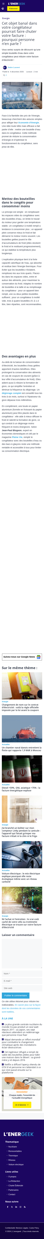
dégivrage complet (11, 393)
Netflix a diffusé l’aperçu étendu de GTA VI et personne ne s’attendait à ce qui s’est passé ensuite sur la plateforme (21, 1068)
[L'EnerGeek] (16, 3)
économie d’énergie (28, 122)
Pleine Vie (17, 437)
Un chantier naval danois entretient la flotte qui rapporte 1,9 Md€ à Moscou (21, 749)
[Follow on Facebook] (7, 1207)
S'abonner (13, 9)
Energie (6, 18)
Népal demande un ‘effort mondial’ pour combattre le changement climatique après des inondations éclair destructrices (21, 1043)
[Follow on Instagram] (20, 1207)
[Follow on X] (12, 1207)
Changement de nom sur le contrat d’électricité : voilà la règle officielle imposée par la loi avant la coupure (20, 707)
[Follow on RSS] (25, 1207)
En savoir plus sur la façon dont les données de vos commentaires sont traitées (21, 1008)
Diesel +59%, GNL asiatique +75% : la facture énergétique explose (21, 789)
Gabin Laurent (14, 67)
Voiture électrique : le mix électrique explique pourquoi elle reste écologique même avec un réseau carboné (21, 877)
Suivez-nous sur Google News (19, 657)
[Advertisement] (22, 173)
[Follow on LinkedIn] (16, 1207)
